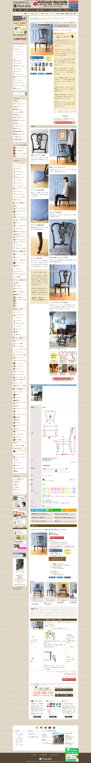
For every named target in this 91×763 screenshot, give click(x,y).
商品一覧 (16, 160)
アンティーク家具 (30, 13)
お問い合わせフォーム (71, 747)
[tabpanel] (50, 593)
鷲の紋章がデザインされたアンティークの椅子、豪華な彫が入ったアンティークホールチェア (50, 600)
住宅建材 (74, 13)
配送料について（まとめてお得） (61, 513)
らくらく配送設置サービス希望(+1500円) (59, 542)
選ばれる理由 (44, 735)
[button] (31, 38)
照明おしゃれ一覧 (18, 309)
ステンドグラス (19, 738)
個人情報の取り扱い (55, 754)
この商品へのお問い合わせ (58, 574)
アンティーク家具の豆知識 (17, 587)
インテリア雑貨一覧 (18, 388)
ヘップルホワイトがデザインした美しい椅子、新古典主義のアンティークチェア (75, 600)
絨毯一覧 (16, 294)
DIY (16, 743)
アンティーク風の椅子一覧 (20, 280)
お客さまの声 (31, 733)
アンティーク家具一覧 (19, 203)
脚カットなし (71, 657)
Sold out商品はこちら (17, 589)
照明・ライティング (20, 741)
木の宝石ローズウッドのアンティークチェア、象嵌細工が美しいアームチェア (63, 600)
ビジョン (44, 733)
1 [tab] (49, 605)
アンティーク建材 (19, 744)
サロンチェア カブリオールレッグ (39, 614)
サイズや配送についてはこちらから (61, 120)
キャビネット (20, 737)
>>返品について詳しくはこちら (47, 506)
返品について (57, 520)
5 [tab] (57, 605)
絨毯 (68, 13)
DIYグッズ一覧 (17, 448)
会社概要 (58, 10)
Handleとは (44, 734)
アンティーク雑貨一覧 (19, 337)
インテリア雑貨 (19, 742)
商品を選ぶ (17, 730)
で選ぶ (19, 112)
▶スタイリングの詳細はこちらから (57, 348)
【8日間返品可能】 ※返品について (56, 555)
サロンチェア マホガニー (54, 614)
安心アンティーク (29, 10)
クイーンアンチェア (19, 54)
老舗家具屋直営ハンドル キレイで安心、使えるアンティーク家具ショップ (22, 4)
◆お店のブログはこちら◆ (20, 584)
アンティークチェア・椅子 (45, 18)
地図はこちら (19, 581)
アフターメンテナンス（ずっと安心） (38, 520)
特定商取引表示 (44, 754)
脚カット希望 (71, 659)
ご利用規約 (34, 754)
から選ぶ (18, 101)
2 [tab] (51, 605)
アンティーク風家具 (55, 13)
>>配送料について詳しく (46, 494)
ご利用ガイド (67, 10)
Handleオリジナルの (20, 153)
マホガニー (44, 484)
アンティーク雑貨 (40, 13)
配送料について (56, 571)
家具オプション (18, 476)
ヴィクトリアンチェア (60, 18)
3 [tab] (53, 605)
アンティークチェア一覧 (19, 163)
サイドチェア (17, 57)
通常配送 (52, 540)
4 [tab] (55, 605)
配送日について (56, 572)
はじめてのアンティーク (42, 10)
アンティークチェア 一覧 (19, 43)
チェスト (19, 735)
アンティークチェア (19, 13)
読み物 (52, 10)
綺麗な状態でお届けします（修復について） (40, 513)
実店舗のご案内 (68, 733)
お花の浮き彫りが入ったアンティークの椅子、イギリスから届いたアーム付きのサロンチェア (38, 600)
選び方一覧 (17, 98)
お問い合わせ (75, 10)
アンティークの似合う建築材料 (20, 145)
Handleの (20, 150)
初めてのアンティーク (46, 737)
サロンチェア (53, 18)
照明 (47, 13)
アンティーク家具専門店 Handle (48, 730)
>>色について (49, 475)
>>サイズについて (73, 462)
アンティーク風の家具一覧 (20, 251)
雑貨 (63, 13)
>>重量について (72, 479)
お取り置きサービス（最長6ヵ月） (38, 517)
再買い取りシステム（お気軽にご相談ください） (64, 517)
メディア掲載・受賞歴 (46, 743)
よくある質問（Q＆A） (33, 736)
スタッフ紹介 (44, 742)
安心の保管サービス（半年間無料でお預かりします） (64, 118)
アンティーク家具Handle (34, 18)
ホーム (15, 10)
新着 (20, 10)
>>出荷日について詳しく (65, 502)
